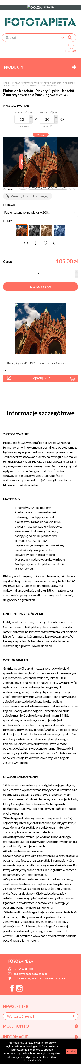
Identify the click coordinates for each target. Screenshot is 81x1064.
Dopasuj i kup (40, 378)
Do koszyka (40, 286)
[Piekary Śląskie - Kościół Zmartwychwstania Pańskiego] (40, 328)
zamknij (71, 1051)
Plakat (16, 83)
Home (6, 83)
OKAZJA (48, 7)
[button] (30, 117)
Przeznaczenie (30, 83)
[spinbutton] (23, 119)
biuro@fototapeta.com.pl (30, 973)
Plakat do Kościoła (52, 83)
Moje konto (16, 1026)
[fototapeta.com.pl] (40, 22)
